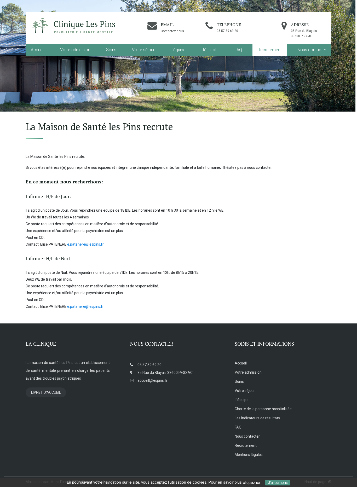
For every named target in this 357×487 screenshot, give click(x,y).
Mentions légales (249, 455)
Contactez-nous (172, 31)
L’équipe (178, 49)
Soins (111, 49)
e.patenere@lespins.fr (85, 244)
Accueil (37, 49)
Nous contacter (311, 49)
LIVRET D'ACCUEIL (46, 392)
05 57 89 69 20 (149, 365)
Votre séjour (143, 49)
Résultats (209, 49)
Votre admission (75, 49)
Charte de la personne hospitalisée (263, 409)
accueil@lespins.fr (152, 380)
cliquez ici (251, 482)
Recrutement (269, 49)
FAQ (238, 49)
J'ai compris (278, 482)
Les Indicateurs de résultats (257, 418)
